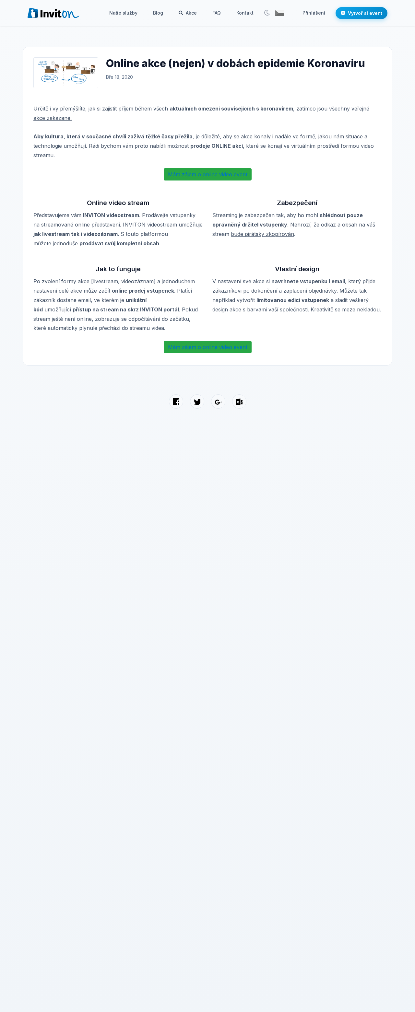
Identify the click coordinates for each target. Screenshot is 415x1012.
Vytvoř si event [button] (365, 13)
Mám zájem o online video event (207, 174)
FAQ (216, 13)
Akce (190, 13)
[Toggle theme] (266, 12)
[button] (279, 12)
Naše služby (123, 13)
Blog (158, 13)
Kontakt (245, 13)
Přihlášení (313, 13)
